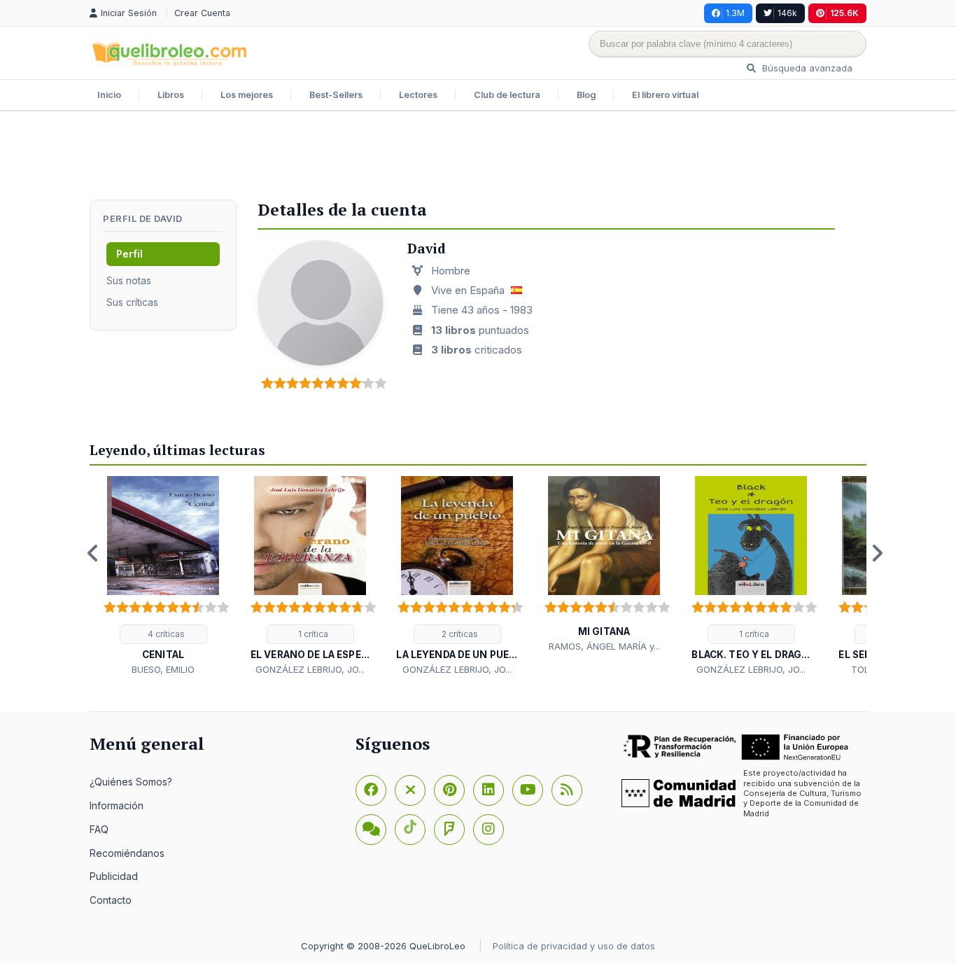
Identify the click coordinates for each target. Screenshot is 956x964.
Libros (170, 95)
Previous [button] (93, 553)
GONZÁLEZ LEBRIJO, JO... (310, 669)
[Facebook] (371, 790)
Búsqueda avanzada (805, 68)
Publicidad (114, 876)
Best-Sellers (336, 95)
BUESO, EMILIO (163, 669)
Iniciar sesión (130, 13)
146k (787, 13)
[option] (163, 576)
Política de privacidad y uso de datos (574, 945)
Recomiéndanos (127, 853)
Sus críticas (132, 302)
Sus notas (128, 280)
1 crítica (312, 634)
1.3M (735, 13)
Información (116, 805)
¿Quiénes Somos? (131, 782)
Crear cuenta (202, 13)
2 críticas (459, 634)
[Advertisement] (478, 156)
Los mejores (246, 95)
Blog (586, 95)
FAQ (99, 829)
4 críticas (165, 634)
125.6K (844, 13)
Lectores (418, 95)
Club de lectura (507, 95)
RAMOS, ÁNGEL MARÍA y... (604, 646)
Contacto (111, 900)
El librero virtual (665, 95)
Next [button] (877, 553)
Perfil (129, 254)
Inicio (109, 95)
